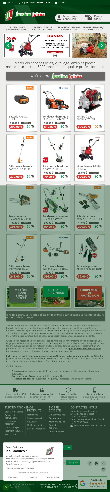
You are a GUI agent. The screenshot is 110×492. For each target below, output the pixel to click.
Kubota (15, 333)
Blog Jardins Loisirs (14, 411)
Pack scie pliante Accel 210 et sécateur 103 (89, 269)
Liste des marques (36, 428)
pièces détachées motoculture (85, 348)
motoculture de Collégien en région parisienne (48, 336)
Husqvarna (25, 333)
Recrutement (55, 418)
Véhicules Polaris (73, 487)
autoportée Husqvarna (46, 378)
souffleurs (78, 328)
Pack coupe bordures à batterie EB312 (55, 168)
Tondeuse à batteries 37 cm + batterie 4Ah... (55, 219)
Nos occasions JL (35, 418)
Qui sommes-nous (57, 414)
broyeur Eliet (58, 376)
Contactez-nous (56, 431)
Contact (62, 2)
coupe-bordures (34, 328)
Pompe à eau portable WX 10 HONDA (85, 119)
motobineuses (50, 328)
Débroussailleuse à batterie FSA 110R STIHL (20, 169)
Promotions (32, 414)
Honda (34, 333)
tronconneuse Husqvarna (60, 371)
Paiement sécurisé (14, 430)
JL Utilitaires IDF (50, 487)
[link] (89, 463)
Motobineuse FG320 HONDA (88, 168)
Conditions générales (54, 426)
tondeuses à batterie (40, 325)
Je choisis (33, 477)
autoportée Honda (84, 378)
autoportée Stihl (66, 378)
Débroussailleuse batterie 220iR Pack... (55, 268)
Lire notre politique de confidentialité (20, 468)
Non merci (12, 477)
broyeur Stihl (43, 376)
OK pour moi (53, 477)
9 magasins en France (73, 358)
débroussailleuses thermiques (65, 325)
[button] (6, 487)
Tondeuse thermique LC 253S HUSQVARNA (55, 118)
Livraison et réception (10, 422)
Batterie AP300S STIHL (18, 118)
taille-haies (20, 328)
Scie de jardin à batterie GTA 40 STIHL (89, 218)
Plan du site (10, 434)
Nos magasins (47, 484)
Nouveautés (33, 421)
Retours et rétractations (11, 416)
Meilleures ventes (35, 425)
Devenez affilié (12, 487)
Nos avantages (12, 427)
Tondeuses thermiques (17, 325)
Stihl (8, 333)
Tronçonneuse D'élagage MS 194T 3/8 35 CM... (20, 219)
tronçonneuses (65, 328)
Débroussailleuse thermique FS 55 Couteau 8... (19, 269)
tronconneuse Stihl (38, 371)
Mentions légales (57, 421)
